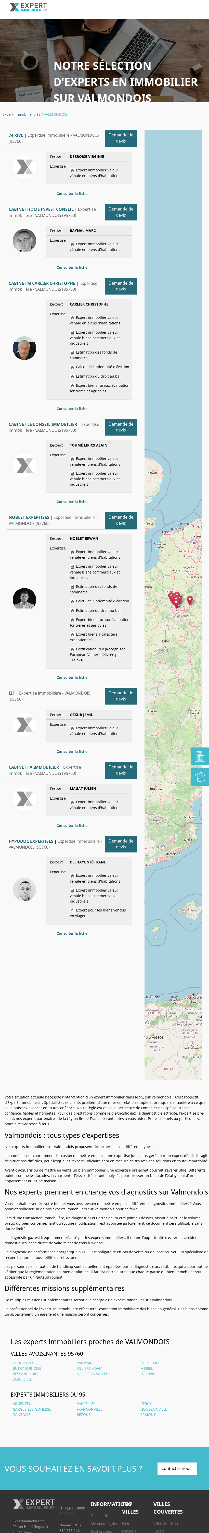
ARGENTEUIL (23, 1403)
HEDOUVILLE (23, 1362)
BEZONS (84, 1414)
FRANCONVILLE (89, 1409)
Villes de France (165, 1523)
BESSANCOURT (25, 1373)
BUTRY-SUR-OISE (27, 1368)
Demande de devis (121, 138)
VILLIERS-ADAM (89, 1368)
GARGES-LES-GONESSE (32, 1409)
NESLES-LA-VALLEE (92, 1373)
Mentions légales (104, 1523)
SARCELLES (86, 1403)
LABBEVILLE (22, 1379)
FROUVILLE (149, 1373)
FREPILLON (149, 1362)
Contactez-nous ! (177, 1468)
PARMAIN (85, 1362)
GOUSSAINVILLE (153, 1409)
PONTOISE (21, 1414)
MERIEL (146, 1368)
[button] (176, 604)
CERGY (146, 1403)
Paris (126, 1523)
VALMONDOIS (55, 114)
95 (38, 114)
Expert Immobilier (18, 114)
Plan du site (100, 1515)
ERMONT (148, 1414)
